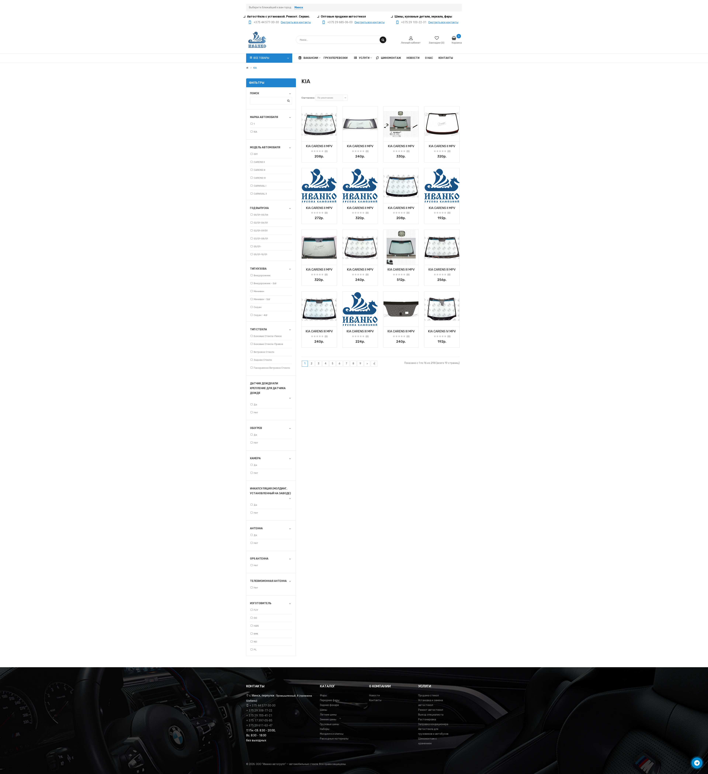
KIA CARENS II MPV (319, 146)
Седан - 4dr (261, 315)
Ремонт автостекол (430, 709)
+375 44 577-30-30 (266, 22)
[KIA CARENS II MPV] (319, 123)
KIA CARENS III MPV (401, 269)
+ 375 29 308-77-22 (259, 710)
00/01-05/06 (261, 214)
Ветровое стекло (264, 352)
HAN (256, 625)
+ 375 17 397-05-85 (259, 720)
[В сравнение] (333, 138)
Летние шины (328, 714)
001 (256, 154)
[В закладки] (306, 138)
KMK (256, 633)
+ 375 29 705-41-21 (259, 715)
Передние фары (329, 700)
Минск (298, 7)
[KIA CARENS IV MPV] (441, 309)
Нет (256, 412)
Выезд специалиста (430, 714)
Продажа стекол (428, 695)
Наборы (324, 729)
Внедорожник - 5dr (265, 283)
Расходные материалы (334, 738)
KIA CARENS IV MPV (442, 331)
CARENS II (259, 162)
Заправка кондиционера (433, 724)
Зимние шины (328, 719)
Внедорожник (262, 275)
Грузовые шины (329, 724)
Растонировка (427, 719)
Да (255, 404)
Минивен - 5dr (262, 299)
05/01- (257, 246)
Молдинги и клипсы (331, 733)
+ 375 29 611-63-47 (259, 725)
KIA (255, 68)
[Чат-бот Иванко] (696, 762)
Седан (257, 307)
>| (374, 363)
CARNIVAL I (260, 185)
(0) (326, 151)
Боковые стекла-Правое (268, 344)
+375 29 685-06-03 (340, 22)
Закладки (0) (436, 42)
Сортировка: (308, 97)
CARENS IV (260, 177)
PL (255, 649)
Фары (323, 695)
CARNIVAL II (260, 193)
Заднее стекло (263, 360)
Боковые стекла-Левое (268, 336)
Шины (323, 709)
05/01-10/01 (260, 254)
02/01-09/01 (261, 230)
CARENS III (259, 170)
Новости (374, 695)
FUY (256, 610)
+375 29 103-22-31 (413, 22)
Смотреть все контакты (296, 22)
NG (255, 641)
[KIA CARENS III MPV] (401, 247)
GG (255, 618)
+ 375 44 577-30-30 (262, 705)
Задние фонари (329, 705)
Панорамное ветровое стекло (272, 367)
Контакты (375, 700)
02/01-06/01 (261, 222)
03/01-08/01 (261, 238)
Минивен (259, 291)
